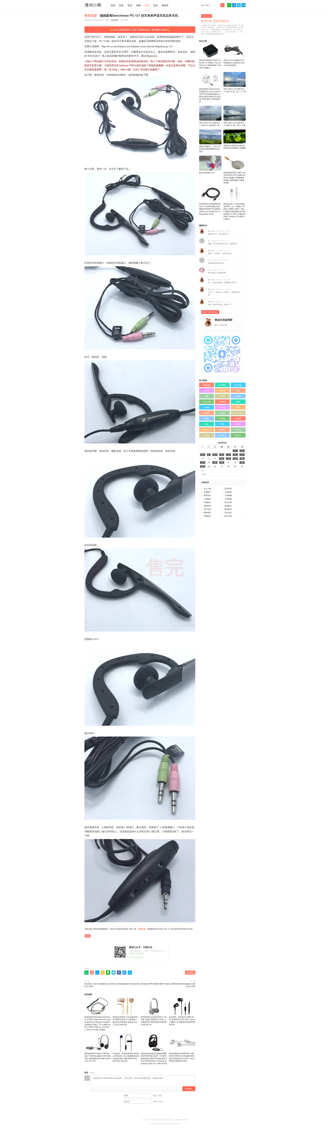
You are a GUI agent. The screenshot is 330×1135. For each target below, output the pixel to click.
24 (203, 466)
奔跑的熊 (206, 385)
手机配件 (207, 502)
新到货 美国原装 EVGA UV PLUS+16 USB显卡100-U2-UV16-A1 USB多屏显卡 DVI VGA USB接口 (210, 64)
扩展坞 (206, 413)
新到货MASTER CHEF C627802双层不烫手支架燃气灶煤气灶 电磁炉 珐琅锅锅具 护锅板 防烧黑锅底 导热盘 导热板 (234, 177)
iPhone (238, 435)
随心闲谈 (228, 516)
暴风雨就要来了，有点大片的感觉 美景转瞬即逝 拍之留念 (210, 149)
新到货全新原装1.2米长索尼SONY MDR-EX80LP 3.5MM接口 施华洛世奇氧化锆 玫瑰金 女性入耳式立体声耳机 (125, 1021)
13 (222, 458)
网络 (222, 424)
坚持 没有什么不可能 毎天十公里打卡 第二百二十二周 (234, 90)
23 (242, 462)
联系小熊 (170, 1119)
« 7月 (203, 474)
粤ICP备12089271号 (173, 1123)
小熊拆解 (228, 495)
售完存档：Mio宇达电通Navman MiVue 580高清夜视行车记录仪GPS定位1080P (112, 985)
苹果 (238, 407)
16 (242, 458)
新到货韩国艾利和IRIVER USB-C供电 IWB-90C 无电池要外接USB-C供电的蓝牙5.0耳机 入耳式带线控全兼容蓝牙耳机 (181, 1057)
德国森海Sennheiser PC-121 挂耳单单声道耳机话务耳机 (165, 929)
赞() (190, 972)
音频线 (206, 418)
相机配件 (228, 505)
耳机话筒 (228, 512)
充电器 (222, 413)
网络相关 (207, 512)
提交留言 (188, 1088)
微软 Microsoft (238, 413)
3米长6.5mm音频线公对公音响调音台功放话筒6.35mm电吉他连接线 (234, 62)
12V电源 (222, 401)
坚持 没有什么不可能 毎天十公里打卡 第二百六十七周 (234, 123)
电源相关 (207, 505)
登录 (155, 5)
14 (228, 458)
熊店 (130, 5)
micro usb (207, 429)
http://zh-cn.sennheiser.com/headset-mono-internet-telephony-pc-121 (137, 46)
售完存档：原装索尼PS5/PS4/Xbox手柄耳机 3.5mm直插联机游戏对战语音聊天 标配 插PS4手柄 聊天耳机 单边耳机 (126, 1057)
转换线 (238, 396)
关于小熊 (146, 1119)
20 (222, 462)
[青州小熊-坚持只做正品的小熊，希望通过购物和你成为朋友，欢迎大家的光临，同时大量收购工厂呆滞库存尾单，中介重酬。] (93, 5)
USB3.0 (222, 396)
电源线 (222, 390)
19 (215, 462)
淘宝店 (185, 1119)
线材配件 (228, 509)
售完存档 (114, 20)
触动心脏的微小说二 (207, 172)
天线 (206, 424)
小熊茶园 (228, 498)
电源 (206, 396)
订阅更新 (178, 1119)
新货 (121, 5)
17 (203, 462)
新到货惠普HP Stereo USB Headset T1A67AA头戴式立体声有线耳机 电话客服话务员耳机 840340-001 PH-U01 (97, 1057)
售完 (147, 5)
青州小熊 (132, 929)
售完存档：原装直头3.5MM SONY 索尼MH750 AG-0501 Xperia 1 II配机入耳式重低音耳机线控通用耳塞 (182, 1021)
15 (235, 458)
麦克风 (238, 418)
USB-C (206, 390)
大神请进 (228, 492)
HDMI (238, 401)
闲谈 (113, 5)
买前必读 (154, 1119)
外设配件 (207, 492)
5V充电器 (222, 407)
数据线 (206, 435)
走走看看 (222, 385)
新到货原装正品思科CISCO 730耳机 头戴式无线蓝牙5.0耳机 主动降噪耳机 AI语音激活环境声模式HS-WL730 (154, 1021)
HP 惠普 (222, 418)
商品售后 (162, 1119)
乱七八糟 (206, 401)
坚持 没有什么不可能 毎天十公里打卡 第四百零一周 (209, 123)
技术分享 (228, 502)
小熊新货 (207, 498)
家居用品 (207, 495)
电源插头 (222, 429)
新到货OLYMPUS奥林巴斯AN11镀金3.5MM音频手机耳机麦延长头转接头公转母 (168, 985)
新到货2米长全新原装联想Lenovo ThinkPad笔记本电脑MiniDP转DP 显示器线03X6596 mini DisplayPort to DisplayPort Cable (210, 208)
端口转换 (238, 385)
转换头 (238, 424)
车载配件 (207, 516)
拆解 (138, 5)
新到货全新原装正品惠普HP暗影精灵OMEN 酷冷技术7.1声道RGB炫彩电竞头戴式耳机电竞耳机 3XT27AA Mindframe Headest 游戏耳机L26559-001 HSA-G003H (154, 1058)
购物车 (165, 5)
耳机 (87, 936)
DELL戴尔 (222, 435)
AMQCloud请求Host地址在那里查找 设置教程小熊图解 (234, 146)
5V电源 (206, 407)
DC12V (238, 429)
